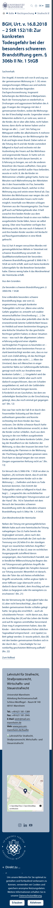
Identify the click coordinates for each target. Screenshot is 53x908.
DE (40, 6)
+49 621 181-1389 (21, 711)
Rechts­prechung (25, 13)
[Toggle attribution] (40, 805)
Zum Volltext (8, 657)
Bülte (11, 13)
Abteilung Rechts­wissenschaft (3, 14)
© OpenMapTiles (16, 806)
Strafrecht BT (43, 13)
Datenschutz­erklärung (30, 896)
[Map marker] (25, 791)
